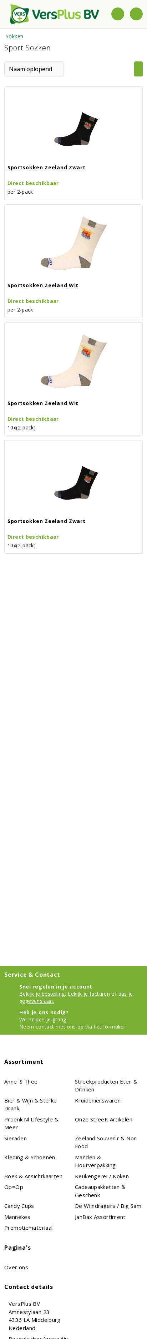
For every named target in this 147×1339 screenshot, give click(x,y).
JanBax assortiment (100, 1216)
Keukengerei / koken (102, 1176)
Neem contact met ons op (51, 1026)
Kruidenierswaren (98, 1100)
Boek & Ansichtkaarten (33, 1176)
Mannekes (17, 1216)
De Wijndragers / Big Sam (108, 1205)
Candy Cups (19, 1205)
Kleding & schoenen (29, 1157)
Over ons (16, 1267)
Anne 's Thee (21, 1081)
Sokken (14, 36)
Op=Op (13, 1186)
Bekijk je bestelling (42, 993)
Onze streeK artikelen (103, 1119)
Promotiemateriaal (28, 1227)
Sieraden (15, 1138)
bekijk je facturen (89, 993)
